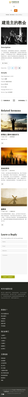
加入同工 (3, 365)
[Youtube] (3, 394)
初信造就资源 (4, 375)
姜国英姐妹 (12, 136)
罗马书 (6, 84)
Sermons (12, 14)
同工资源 (3, 368)
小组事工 (3, 340)
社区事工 (3, 348)
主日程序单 (4, 363)
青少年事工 (4, 338)
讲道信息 (3, 358)
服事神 (3, 209)
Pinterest (16, 67)
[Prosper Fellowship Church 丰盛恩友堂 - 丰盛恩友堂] (14, 2)
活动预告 (3, 360)
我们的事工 (4, 316)
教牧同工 (3, 321)
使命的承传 (5, 168)
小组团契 (3, 318)
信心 (6, 87)
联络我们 (3, 378)
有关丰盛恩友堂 (5, 313)
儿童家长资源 (4, 370)
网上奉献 (3, 302)
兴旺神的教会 (21, 100)
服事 (6, 79)
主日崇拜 (10, 92)
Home (7, 14)
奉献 (16, 10)
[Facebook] (1, 394)
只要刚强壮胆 (6, 100)
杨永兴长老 (9, 81)
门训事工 (3, 343)
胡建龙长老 (12, 211)
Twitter (12, 67)
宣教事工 (3, 346)
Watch (5, 63)
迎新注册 (3, 323)
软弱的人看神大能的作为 (10, 135)
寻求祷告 (3, 326)
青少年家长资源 (5, 373)
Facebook (9, 67)
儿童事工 (3, 335)
